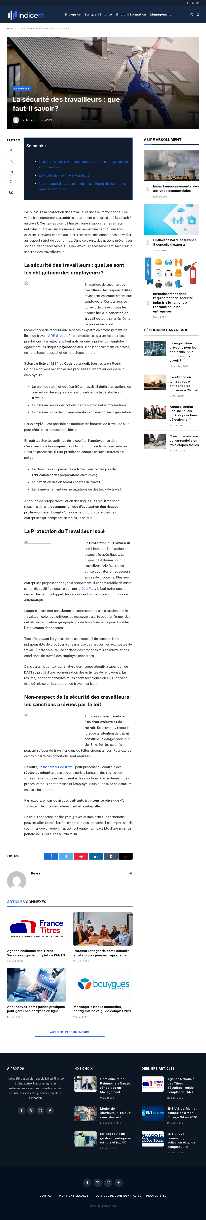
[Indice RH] (26, 14)
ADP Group (57, 336)
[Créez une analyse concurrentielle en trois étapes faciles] (155, 441)
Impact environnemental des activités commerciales (176, 188)
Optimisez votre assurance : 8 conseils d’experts (176, 242)
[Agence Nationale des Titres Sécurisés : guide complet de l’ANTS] (36, 928)
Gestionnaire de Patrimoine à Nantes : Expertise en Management (115, 1085)
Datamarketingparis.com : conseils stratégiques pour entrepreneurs (101, 953)
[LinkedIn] (11, 171)
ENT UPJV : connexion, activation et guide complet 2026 (181, 1140)
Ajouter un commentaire (70, 1032)
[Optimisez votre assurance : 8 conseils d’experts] (171, 219)
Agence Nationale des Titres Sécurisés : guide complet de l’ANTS (36, 953)
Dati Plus (88, 589)
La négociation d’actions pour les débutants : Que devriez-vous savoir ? (183, 351)
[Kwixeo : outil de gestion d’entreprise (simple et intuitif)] (85, 1139)
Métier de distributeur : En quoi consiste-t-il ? (115, 1113)
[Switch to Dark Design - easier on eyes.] (192, 14)
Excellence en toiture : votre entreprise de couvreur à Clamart (184, 383)
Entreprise (73, 14)
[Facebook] (11, 151)
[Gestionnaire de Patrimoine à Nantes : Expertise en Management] (85, 1084)
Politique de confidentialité (117, 1195)
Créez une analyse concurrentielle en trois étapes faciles (184, 440)
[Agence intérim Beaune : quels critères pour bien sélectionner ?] (155, 411)
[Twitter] (11, 161)
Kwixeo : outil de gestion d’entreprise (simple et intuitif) (115, 1138)
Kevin (29, 120)
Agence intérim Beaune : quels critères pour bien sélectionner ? (183, 413)
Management (160, 14)
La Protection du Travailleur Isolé (64, 175)
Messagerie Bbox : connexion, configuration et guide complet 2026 (102, 1009)
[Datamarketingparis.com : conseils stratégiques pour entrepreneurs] (103, 928)
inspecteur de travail (58, 767)
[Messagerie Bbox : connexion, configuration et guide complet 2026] (103, 984)
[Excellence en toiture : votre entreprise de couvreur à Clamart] (155, 382)
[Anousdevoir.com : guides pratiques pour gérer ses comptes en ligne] (36, 984)
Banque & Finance (98, 14)
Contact (47, 1195)
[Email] (11, 192)
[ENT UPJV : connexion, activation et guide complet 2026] (153, 1139)
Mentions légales (74, 1195)
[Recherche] (198, 14)
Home (10, 28)
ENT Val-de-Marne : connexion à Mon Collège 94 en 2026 (182, 1113)
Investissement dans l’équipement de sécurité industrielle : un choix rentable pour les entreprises (173, 302)
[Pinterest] (11, 182)
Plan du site (156, 1195)
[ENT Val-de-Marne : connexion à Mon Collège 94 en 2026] (153, 1113)
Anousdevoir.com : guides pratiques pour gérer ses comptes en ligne (36, 1009)
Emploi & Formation (131, 14)
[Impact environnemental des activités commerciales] (171, 165)
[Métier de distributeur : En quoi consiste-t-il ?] (85, 1113)
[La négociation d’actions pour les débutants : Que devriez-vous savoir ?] (155, 348)
